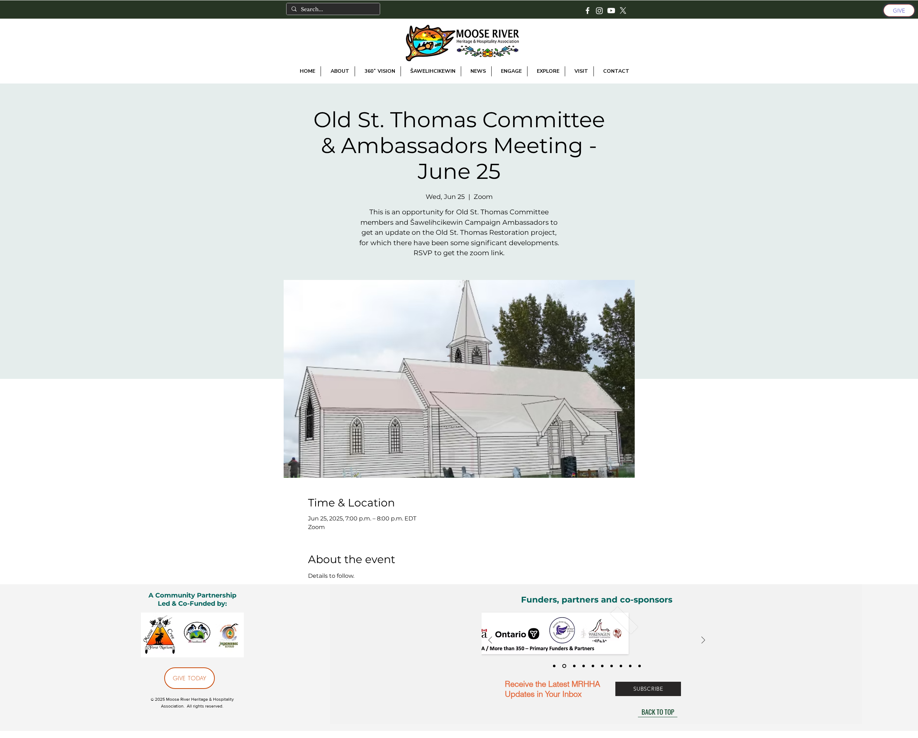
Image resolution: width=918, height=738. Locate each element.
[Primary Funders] (554, 666)
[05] (602, 666)
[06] (593, 666)
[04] (583, 666)
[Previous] (490, 641)
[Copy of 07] (611, 666)
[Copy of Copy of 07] (621, 666)
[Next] (703, 641)
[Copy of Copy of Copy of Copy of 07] (639, 666)
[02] (564, 666)
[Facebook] (587, 10)
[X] (623, 10)
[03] (574, 666)
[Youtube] (611, 10)
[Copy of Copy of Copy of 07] (630, 666)
